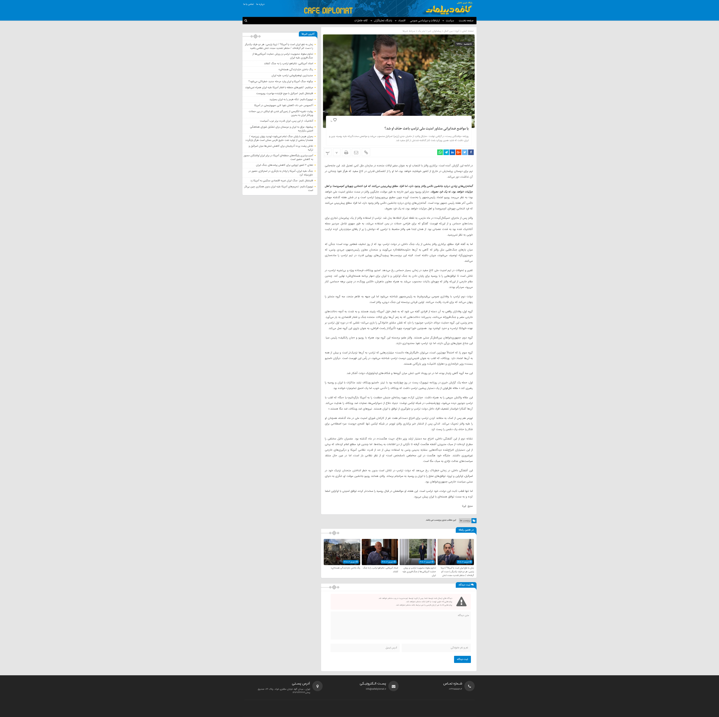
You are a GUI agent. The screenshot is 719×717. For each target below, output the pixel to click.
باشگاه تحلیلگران (383, 21)
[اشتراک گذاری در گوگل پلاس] (458, 152)
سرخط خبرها (409, 31)
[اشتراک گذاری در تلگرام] (446, 152)
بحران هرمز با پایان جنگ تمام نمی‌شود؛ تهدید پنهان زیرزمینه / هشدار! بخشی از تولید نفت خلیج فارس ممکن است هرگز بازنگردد (279, 138)
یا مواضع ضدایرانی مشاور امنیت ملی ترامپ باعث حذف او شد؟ (426, 128)
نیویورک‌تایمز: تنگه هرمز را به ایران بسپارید (291, 99)
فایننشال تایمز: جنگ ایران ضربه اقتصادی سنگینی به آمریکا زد (281, 180)
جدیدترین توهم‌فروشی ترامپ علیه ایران (292, 75)
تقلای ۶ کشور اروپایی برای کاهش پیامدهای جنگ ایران (284, 165)
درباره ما (260, 4)
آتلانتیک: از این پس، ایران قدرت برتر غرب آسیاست (286, 121)
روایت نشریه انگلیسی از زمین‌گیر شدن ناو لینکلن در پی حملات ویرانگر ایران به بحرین (281, 113)
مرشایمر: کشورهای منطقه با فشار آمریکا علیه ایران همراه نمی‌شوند (279, 87)
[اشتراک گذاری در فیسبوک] (471, 152)
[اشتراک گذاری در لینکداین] (452, 152)
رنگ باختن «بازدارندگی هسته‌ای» (345, 568)
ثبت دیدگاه (462, 659)
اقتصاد (401, 21)
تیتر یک (422, 31)
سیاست (450, 21)
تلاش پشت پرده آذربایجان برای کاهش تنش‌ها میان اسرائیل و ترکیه (281, 148)
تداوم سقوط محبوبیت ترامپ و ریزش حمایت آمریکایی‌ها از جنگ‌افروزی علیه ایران (419, 571)
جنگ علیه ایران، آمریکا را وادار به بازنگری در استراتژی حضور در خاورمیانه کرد (280, 173)
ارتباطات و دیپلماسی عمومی (425, 21)
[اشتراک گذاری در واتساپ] (440, 152)
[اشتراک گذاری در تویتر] (465, 152)
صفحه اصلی (467, 31)
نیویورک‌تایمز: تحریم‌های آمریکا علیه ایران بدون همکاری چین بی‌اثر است (278, 188)
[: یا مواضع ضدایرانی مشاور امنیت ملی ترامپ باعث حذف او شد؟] (356, 152)
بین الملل (448, 31)
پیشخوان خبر (434, 31)
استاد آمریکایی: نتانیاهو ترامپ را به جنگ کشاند (288, 63)
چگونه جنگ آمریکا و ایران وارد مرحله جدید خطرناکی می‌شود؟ (281, 81)
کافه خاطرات (361, 21)
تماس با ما (248, 4)
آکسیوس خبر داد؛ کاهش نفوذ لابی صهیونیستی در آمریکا (283, 105)
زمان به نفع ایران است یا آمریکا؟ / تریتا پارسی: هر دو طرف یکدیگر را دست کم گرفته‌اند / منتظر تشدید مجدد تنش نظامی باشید (457, 573)
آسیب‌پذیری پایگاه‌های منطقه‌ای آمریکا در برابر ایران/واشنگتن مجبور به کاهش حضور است (278, 157)
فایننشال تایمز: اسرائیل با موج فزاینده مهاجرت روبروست (284, 93)
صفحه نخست (466, 21)
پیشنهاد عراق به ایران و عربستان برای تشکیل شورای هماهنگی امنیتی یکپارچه (281, 129)
